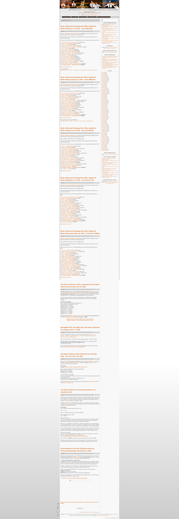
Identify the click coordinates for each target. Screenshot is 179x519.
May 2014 (104, 122)
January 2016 (104, 110)
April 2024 (104, 98)
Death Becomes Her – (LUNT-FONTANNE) (70, 52)
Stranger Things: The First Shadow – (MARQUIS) (72, 47)
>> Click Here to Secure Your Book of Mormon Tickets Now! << (74, 478)
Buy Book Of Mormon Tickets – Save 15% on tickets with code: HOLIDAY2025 (77, 121)
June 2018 (104, 104)
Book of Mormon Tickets (76, 457)
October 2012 (104, 141)
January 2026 (104, 77)
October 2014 (104, 118)
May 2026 (104, 73)
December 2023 (105, 102)
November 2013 (105, 128)
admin (68, 20)
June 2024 (104, 96)
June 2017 (104, 106)
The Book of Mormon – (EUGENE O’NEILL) (71, 64)
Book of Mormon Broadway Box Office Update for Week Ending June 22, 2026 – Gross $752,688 (110, 57)
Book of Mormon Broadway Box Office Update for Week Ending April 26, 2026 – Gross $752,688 (110, 67)
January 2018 (104, 105)
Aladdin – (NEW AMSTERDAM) (68, 57)
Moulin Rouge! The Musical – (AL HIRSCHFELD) (72, 63)
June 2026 (104, 72)
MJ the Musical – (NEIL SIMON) (68, 50)
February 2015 (104, 115)
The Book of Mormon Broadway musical (69, 33)
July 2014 (103, 120)
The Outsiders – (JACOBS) (67, 56)
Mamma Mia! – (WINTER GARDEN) (69, 45)
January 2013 (104, 138)
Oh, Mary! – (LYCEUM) (66, 55)
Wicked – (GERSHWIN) (66, 44)
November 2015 (105, 112)
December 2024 (105, 90)
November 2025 (105, 79)
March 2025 (104, 87)
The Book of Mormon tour (66, 402)
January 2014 (104, 126)
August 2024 (104, 94)
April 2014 (104, 123)
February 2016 (104, 109)
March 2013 (104, 136)
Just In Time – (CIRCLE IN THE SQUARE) (70, 101)
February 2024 (104, 100)
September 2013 (105, 130)
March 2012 (104, 148)
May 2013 (104, 134)
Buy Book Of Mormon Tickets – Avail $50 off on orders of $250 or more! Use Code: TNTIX (79, 70)
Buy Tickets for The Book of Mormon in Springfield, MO (73, 346)
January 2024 (104, 101)
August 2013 (104, 131)
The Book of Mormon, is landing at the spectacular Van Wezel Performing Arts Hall (80, 292)
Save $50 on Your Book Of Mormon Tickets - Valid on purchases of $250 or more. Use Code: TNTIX (110, 182)
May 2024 (104, 97)
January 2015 (104, 116)
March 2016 (104, 108)
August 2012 (104, 143)
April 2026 (104, 74)
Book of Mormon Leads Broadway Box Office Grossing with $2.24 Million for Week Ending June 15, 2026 (109, 60)
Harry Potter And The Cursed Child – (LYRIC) (71, 42)
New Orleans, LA (85, 9)
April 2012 (104, 147)
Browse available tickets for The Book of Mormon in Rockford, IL (75, 436)
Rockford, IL (65, 410)
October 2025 (104, 80)
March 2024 (104, 99)
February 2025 (104, 88)
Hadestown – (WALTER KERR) (68, 60)
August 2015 (104, 114)
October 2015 (104, 113)
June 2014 (104, 121)
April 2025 (104, 86)
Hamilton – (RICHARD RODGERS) (69, 43)
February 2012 (104, 149)
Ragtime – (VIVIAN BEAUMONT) (68, 51)
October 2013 (104, 129)
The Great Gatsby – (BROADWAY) (69, 58)
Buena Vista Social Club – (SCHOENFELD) (71, 61)
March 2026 (104, 75)
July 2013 (103, 132)
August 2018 (104, 103)
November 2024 (105, 91)
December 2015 (105, 111)
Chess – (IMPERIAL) (66, 48)
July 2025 (103, 83)
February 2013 (104, 137)
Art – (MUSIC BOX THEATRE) (68, 204)
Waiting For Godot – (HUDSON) (68, 161)
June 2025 (104, 84)
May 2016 (104, 107)
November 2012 (105, 140)
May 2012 (104, 146)
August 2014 (104, 119)
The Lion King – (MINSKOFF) (68, 49)
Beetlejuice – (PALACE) (67, 166)
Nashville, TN (106, 9)
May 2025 (104, 85)
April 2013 (104, 135)
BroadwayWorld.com (66, 66)
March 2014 (104, 124)
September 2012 (105, 142)
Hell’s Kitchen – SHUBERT (67, 62)
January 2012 (104, 150)
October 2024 (104, 92)
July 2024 (103, 95)
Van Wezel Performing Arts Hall (67, 316)
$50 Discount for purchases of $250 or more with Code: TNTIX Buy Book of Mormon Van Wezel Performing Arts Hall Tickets (80, 320)
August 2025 (104, 82)
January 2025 (104, 89)
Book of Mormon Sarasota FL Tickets (78, 315)
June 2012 (104, 145)
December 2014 (105, 117)
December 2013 (105, 127)
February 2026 (104, 76)
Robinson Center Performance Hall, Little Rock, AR (76, 367)
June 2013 (104, 133)
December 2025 (105, 78)
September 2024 (105, 93)
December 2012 (105, 139)
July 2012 (103, 144)
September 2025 (105, 81)
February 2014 (104, 125)
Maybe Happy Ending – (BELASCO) (69, 54)
